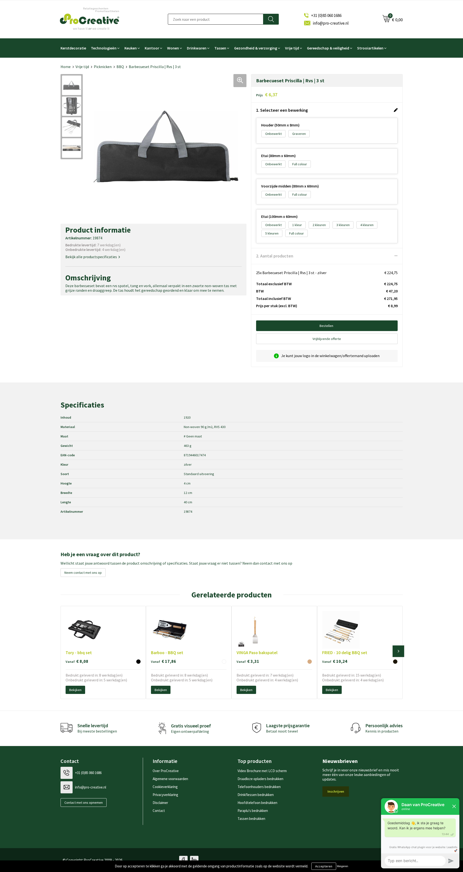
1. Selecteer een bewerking (282, 110)
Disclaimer (160, 802)
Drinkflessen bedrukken (256, 794)
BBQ (120, 66)
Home (66, 66)
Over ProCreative (166, 770)
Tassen (220, 48)
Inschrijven (335, 791)
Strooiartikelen (370, 48)
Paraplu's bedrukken (253, 810)
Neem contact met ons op (83, 572)
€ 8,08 (77, 661)
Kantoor (152, 48)
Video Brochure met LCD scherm (262, 770)
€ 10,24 (334, 661)
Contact (159, 810)
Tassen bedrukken (251, 818)
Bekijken (75, 690)
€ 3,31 (248, 661)
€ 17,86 (163, 661)
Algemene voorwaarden (170, 778)
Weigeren (342, 866)
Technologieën (103, 48)
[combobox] (215, 19)
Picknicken (103, 66)
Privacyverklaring (165, 794)
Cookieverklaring (165, 786)
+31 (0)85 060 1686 (326, 15)
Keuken (130, 48)
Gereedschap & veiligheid (328, 48)
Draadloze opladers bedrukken (260, 778)
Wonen (173, 48)
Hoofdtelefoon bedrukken (257, 802)
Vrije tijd (292, 48)
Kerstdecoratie (73, 48)
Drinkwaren (196, 48)
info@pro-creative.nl (331, 23)
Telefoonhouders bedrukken (259, 786)
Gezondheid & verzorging (255, 48)
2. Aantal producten (274, 256)
